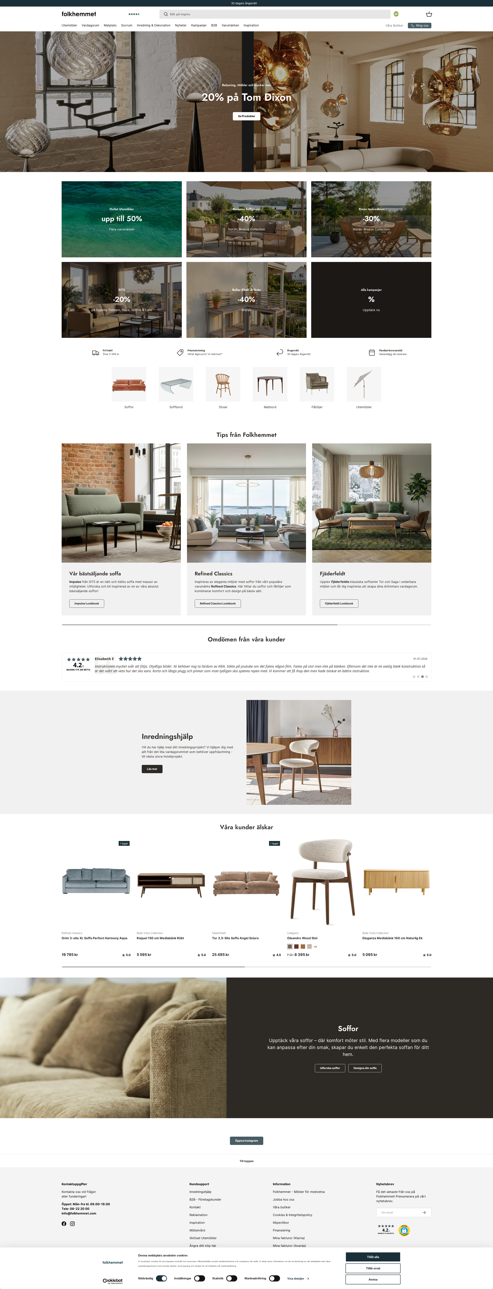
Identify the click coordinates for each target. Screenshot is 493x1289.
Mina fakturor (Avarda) (289, 1246)
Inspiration (251, 25)
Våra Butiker (394, 25)
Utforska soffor (330, 1067)
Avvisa (373, 1279)
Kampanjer (199, 25)
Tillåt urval (373, 1268)
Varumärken (230, 25)
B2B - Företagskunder (205, 1199)
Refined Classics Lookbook (218, 603)
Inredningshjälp (200, 1192)
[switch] (199, 1278)
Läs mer (152, 768)
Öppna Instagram (246, 1140)
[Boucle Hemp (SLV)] (309, 946)
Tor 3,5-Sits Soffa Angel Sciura (235, 938)
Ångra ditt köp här (202, 1246)
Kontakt (195, 1207)
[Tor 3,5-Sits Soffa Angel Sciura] (246, 882)
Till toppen (247, 1161)
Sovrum (126, 25)
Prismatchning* (244, 3)
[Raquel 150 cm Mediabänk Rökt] (171, 882)
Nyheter (181, 25)
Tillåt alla (373, 1257)
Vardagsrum (90, 25)
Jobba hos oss (283, 1199)
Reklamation (198, 1215)
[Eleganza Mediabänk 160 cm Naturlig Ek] (396, 882)
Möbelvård (197, 1230)
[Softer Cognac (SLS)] (303, 946)
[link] (246, 667)
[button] (145, 14)
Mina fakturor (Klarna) (289, 1238)
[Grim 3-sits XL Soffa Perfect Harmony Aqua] (96, 882)
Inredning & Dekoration (153, 25)
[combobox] (275, 14)
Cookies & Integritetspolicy (292, 1215)
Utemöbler (69, 25)
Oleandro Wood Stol (302, 938)
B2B (214, 25)
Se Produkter (246, 116)
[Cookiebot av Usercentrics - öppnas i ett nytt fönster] (113, 1281)
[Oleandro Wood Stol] (321, 882)
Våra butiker (282, 1207)
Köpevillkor (281, 1222)
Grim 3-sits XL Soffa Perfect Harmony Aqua (94, 938)
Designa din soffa (365, 1067)
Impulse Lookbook (87, 603)
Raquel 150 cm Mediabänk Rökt (160, 938)
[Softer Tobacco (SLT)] (296, 946)
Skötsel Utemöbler (203, 1238)
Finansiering (281, 1230)
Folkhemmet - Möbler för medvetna (299, 1192)
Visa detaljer (295, 1278)
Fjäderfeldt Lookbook (339, 603)
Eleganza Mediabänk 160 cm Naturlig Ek (392, 938)
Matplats (110, 25)
